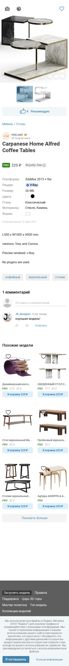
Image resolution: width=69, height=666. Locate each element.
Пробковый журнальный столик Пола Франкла (52, 440)
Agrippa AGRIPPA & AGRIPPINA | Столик (52, 496)
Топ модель (38, 605)
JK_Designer (23, 314)
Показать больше (34, 518)
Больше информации (49, 659)
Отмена (22, 339)
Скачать (46, 339)
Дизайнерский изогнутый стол (17, 384)
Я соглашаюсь (16, 659)
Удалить (46, 339)
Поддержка (10, 599)
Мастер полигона (14, 605)
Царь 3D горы (32, 599)
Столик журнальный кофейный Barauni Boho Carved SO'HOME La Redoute (17, 496)
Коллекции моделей (16, 611)
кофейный (12, 277)
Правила (41, 593)
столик (60, 277)
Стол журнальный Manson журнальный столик (17, 440)
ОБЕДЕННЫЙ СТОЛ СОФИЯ (52, 384)
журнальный (38, 277)
